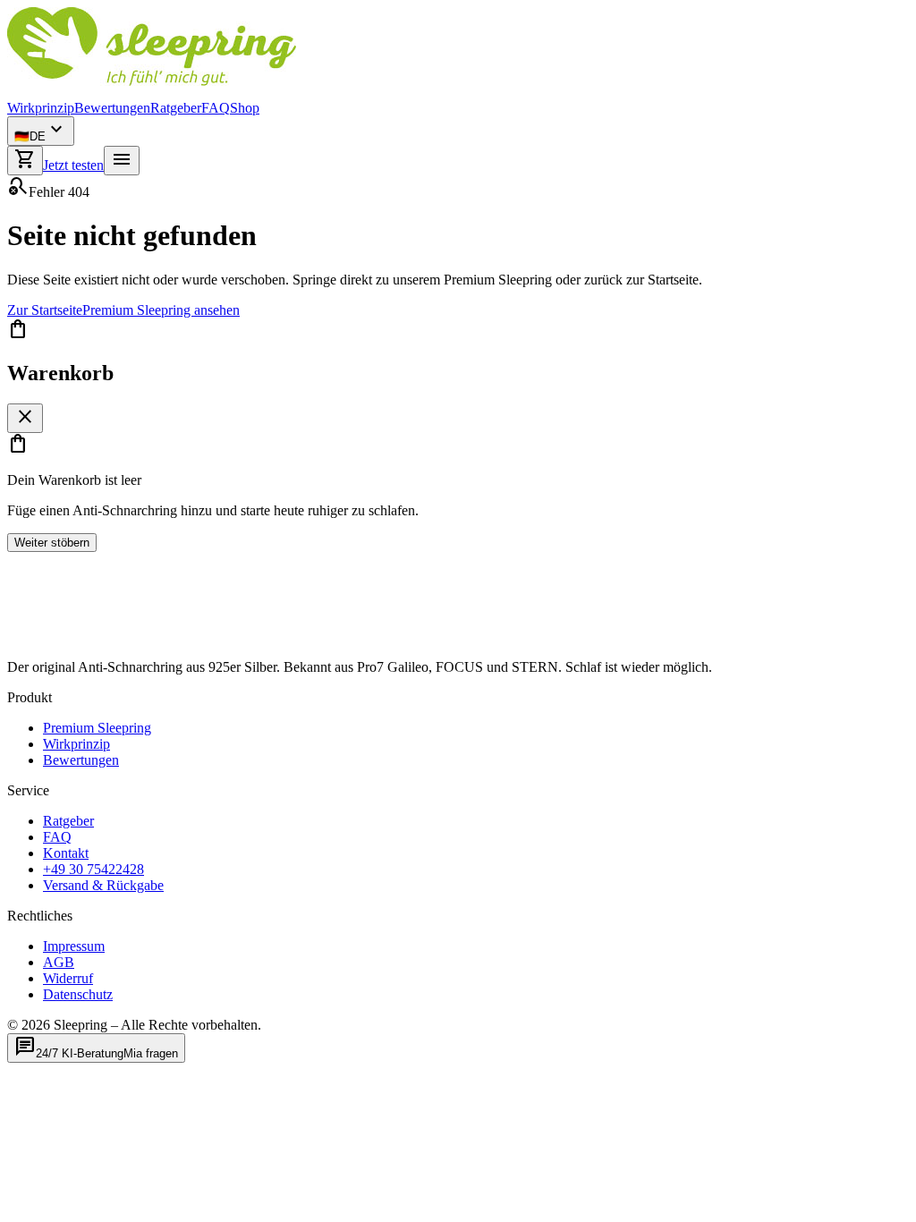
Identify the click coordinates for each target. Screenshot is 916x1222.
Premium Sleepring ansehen (161, 310)
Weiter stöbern (51, 542)
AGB (58, 962)
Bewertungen (112, 107)
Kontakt (66, 853)
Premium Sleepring (97, 727)
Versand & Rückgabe (103, 885)
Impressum (74, 946)
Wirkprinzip (40, 107)
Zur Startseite (44, 310)
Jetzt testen (73, 165)
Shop (244, 107)
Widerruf (68, 978)
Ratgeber (175, 107)
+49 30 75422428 (93, 869)
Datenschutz (78, 994)
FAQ (215, 107)
